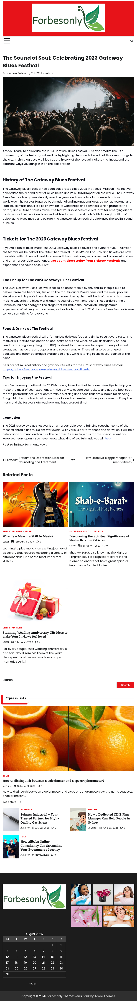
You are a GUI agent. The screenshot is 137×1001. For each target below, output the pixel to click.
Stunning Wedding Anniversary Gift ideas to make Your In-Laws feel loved (35, 634)
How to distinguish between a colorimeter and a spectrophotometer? (53, 781)
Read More (9, 802)
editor (49, 73)
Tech (6, 776)
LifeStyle (97, 532)
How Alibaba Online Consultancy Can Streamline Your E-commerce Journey (41, 845)
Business (26, 810)
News (43, 444)
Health (92, 810)
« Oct (33, 984)
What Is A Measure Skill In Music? (28, 536)
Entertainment (27, 444)
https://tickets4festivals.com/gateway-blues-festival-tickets (46, 369)
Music (29, 532)
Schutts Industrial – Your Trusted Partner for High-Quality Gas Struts (40, 818)
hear (108, 438)
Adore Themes (104, 996)
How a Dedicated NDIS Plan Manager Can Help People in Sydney (109, 818)
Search (8, 680)
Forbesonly (54, 996)
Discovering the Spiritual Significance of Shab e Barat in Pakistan (99, 538)
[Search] (131, 41)
